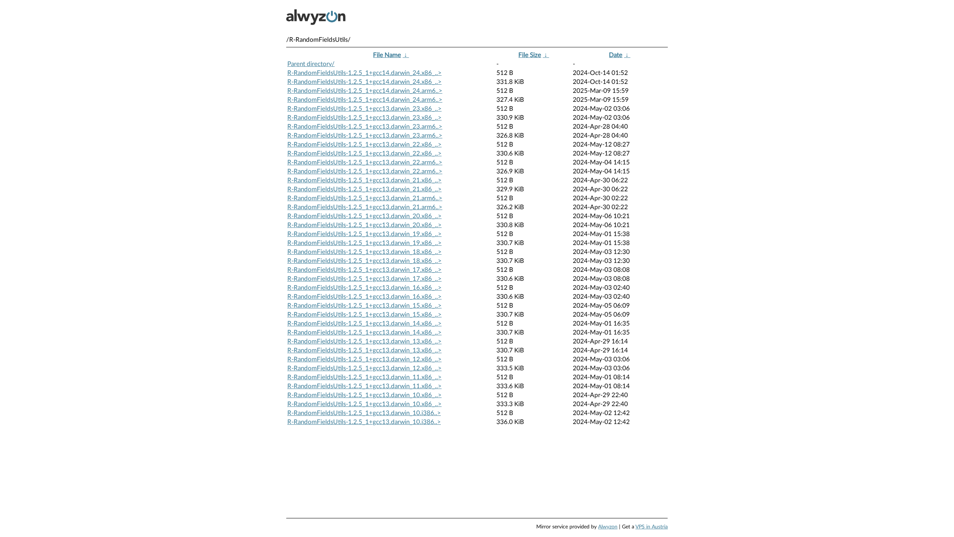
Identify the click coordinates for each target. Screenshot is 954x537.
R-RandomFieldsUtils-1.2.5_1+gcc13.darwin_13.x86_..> (364, 341)
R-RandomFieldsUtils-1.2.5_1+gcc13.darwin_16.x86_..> (364, 288)
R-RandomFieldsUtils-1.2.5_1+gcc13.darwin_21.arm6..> (364, 198)
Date (615, 55)
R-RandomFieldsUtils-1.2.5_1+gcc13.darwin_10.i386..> (364, 413)
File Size (529, 55)
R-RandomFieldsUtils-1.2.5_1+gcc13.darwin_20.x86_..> (364, 216)
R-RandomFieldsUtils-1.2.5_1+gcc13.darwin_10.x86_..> (364, 395)
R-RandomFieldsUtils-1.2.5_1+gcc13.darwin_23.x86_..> (364, 109)
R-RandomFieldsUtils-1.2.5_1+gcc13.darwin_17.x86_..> (364, 270)
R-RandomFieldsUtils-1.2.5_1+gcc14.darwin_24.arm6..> (364, 91)
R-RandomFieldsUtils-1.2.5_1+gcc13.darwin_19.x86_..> (364, 234)
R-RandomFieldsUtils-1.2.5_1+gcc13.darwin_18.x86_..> (364, 252)
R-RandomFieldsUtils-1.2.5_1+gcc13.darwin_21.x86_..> (364, 180)
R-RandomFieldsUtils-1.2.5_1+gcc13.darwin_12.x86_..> (364, 359)
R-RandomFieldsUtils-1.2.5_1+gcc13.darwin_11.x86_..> (364, 377)
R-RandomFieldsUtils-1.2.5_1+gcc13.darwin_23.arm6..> (364, 126)
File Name (387, 55)
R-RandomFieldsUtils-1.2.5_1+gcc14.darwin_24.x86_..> (364, 73)
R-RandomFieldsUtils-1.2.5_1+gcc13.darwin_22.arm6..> (364, 162)
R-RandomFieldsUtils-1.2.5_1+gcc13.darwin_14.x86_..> (364, 323)
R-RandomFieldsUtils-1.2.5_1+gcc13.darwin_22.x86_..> (364, 144)
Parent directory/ (311, 64)
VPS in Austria (651, 527)
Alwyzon (607, 527)
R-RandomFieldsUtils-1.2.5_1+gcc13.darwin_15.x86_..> (364, 305)
